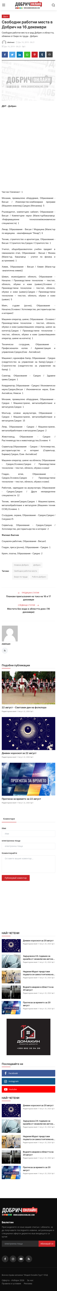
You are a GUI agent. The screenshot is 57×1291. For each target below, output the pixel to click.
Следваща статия (27, 605)
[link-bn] (28, 1037)
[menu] (3, 5)
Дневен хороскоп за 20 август (38, 940)
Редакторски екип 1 (10, 711)
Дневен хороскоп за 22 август (19, 753)
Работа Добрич (39, 576)
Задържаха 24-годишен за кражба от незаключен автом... (39, 957)
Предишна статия (30, 592)
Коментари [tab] (9, 818)
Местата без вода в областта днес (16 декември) (28, 610)
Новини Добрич (21, 565)
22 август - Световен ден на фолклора (24, 707)
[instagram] (13, 1259)
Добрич (36, 565)
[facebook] (5, 1259)
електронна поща (11, 840)
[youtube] (21, 1259)
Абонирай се (46, 1243)
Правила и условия (11, 1283)
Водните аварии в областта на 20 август (38, 988)
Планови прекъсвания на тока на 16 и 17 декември (28, 598)
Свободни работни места (25, 571)
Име (4, 828)
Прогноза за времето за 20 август (36, 1004)
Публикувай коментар (16, 877)
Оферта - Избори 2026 (13, 1280)
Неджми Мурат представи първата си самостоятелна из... (39, 973)
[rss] (28, 1259)
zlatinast (6, 643)
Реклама (28, 1283)
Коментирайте (9, 853)
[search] (53, 5)
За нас (30, 1280)
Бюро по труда (20, 576)
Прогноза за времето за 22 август (21, 798)
